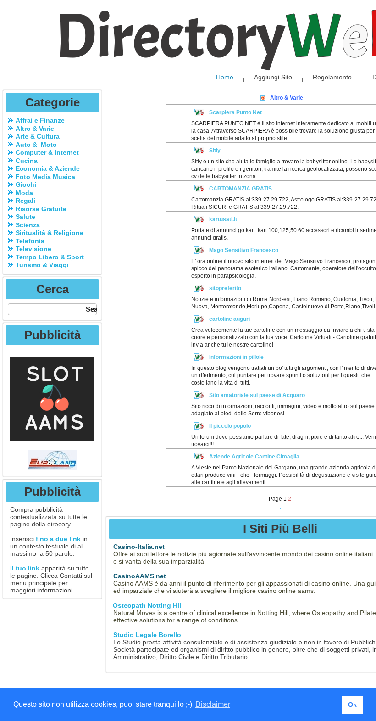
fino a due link (58, 538)
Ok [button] (352, 704)
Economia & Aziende (48, 168)
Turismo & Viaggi (42, 264)
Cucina (27, 160)
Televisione (33, 248)
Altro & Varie (35, 128)
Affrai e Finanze (40, 120)
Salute (25, 216)
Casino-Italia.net (139, 546)
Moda (24, 192)
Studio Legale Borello (147, 634)
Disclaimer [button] (212, 704)
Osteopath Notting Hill (147, 605)
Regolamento (332, 77)
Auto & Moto (36, 144)
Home (224, 77)
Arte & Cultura (38, 136)
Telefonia (30, 241)
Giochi (26, 184)
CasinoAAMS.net (139, 576)
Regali (25, 200)
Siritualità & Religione (49, 232)
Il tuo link (24, 568)
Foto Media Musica (45, 176)
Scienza (28, 225)
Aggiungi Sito (273, 77)
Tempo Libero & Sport (50, 257)
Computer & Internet (47, 152)
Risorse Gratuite (41, 208)
